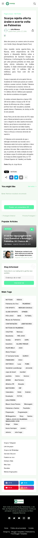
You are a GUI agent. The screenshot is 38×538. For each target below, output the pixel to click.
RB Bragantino (11, 416)
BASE (19, 316)
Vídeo (16, 424)
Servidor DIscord (9, 454)
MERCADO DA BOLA (25, 308)
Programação (22, 412)
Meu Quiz (7, 464)
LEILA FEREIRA (10, 400)
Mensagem (28, 404)
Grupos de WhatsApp (11, 450)
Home (6, 528)
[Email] (21, 177)
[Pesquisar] (34, 3)
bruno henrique (11, 428)
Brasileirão (9, 336)
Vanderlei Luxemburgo (14, 368)
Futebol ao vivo (9, 457)
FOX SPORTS (10, 308)
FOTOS (19, 396)
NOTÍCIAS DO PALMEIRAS (14, 328)
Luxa (19, 364)
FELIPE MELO (10, 348)
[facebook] (9, 518)
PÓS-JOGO (9, 316)
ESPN (26, 340)
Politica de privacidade (18, 528)
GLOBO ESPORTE (12, 312)
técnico (26, 376)
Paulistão (26, 408)
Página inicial (8, 14)
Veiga (8, 424)
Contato (31, 528)
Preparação (10, 412)
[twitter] (14, 518)
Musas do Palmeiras (13, 320)
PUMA (27, 364)
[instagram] (24, 518)
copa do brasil (11, 372)
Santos (29, 416)
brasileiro (9, 344)
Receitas (7, 468)
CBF (20, 388)
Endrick (28, 392)
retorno (8, 432)
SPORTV (18, 340)
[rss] (29, 518)
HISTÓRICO (10, 364)
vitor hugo (18, 432)
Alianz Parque (11, 352)
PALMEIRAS (26, 304)
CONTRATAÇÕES (11, 324)
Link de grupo (8, 446)
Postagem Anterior (9, 216)
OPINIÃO (25, 312)
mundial (23, 372)
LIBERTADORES (26, 324)
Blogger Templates (17, 532)
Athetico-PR (10, 384)
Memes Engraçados (10, 472)
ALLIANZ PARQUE (22, 344)
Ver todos (31, 186)
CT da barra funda (12, 356)
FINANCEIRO (10, 360)
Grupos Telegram (10, 443)
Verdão (8, 340)
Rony (21, 416)
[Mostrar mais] (26, 177)
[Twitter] (16, 177)
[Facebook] (11, 177)
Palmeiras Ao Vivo (12, 304)
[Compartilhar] (32, 30)
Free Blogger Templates (19, 534)
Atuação (21, 384)
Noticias (20, 332)
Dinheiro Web (8, 461)
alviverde (29, 368)
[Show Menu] (3, 3)
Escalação (9, 396)
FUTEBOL (28, 316)
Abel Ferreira (19, 380)
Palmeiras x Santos (12, 408)
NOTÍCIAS (17, 14)
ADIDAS (8, 380)
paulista (8, 376)
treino (18, 376)
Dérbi (19, 392)
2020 (20, 348)
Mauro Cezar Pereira (13, 404)
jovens (23, 428)
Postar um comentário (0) (19, 207)
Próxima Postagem (28, 216)
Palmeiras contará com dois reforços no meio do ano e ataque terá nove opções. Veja (24, 253)
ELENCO (25, 356)
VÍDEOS (19, 300)
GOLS (20, 360)
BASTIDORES (10, 388)
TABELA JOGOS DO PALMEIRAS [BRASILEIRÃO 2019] (16, 420)
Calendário (9, 392)
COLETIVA (9, 332)
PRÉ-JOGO (21, 336)
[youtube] (19, 518)
